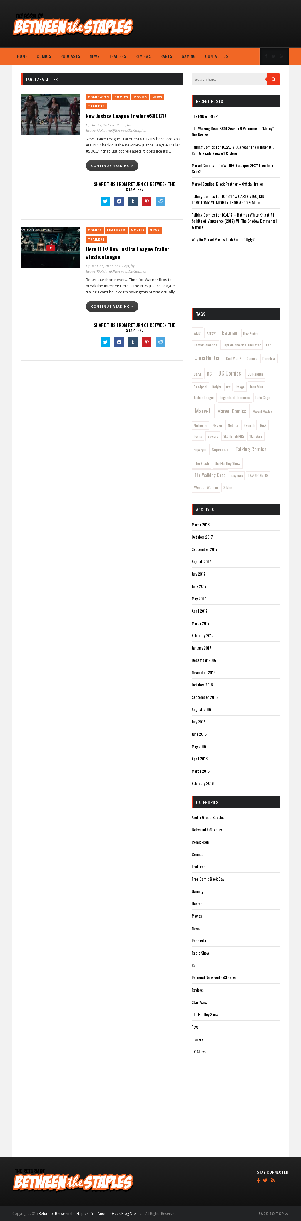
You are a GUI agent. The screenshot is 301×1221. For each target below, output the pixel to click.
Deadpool (200, 386)
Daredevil (269, 358)
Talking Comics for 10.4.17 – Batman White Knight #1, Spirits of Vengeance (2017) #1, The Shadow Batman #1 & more (234, 221)
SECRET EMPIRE (233, 436)
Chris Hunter (207, 357)
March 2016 (201, 771)
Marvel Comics (231, 411)
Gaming (189, 56)
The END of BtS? (205, 116)
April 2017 (200, 611)
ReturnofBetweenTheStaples (214, 977)
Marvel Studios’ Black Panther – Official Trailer (227, 184)
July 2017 (198, 574)
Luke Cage (262, 397)
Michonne (200, 425)
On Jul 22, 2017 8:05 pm (105, 125)
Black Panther (251, 333)
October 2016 (202, 684)
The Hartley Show (205, 1014)
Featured (116, 230)
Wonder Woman (206, 487)
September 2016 (205, 697)
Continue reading (111, 165)
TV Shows (199, 1051)
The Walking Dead (209, 475)
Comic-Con (98, 97)
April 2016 (200, 758)
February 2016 (203, 783)
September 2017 (205, 549)
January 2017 (201, 648)
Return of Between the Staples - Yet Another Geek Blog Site (87, 1213)
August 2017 (201, 561)
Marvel (202, 410)
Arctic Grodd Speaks (208, 817)
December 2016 (204, 660)
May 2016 (199, 746)
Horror (197, 903)
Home (22, 56)
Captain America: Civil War (242, 345)
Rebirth (249, 425)
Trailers (117, 56)
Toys (195, 1027)
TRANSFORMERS (258, 475)
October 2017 (202, 537)
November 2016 (203, 672)
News (95, 56)
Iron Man (256, 387)
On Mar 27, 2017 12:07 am (107, 265)
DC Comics (229, 373)
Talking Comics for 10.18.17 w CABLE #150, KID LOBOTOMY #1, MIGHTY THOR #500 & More (228, 199)
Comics (44, 56)
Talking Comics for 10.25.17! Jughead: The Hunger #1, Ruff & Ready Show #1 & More (233, 150)
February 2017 (203, 635)
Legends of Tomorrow (235, 397)
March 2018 (201, 524)
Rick (263, 425)
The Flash (201, 463)
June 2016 (199, 734)
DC (209, 373)
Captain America (205, 344)
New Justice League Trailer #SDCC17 (126, 116)
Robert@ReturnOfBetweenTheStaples (116, 130)
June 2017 (199, 586)
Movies (140, 97)
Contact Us (216, 56)
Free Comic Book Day (208, 879)
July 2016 (198, 721)
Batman (229, 332)
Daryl (197, 374)
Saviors (213, 436)
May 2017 (199, 598)
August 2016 (201, 709)
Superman (220, 450)
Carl (269, 345)
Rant (195, 965)
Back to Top (271, 1213)
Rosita (198, 436)
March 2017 (201, 623)
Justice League (204, 397)
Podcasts (70, 56)
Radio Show (200, 953)
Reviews (143, 56)
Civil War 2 (233, 358)
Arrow (211, 333)
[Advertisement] (198, 28)
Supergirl (200, 450)
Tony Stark (237, 475)
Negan (217, 425)
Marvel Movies (262, 411)
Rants (166, 56)
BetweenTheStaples (207, 829)
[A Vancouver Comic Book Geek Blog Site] (72, 36)
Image (240, 387)
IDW (228, 387)
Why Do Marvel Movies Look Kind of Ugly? (223, 239)
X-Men (227, 487)
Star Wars (255, 436)
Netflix (233, 425)
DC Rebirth (255, 374)
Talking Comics (251, 449)
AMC (197, 333)
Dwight (216, 387)
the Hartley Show (227, 463)
